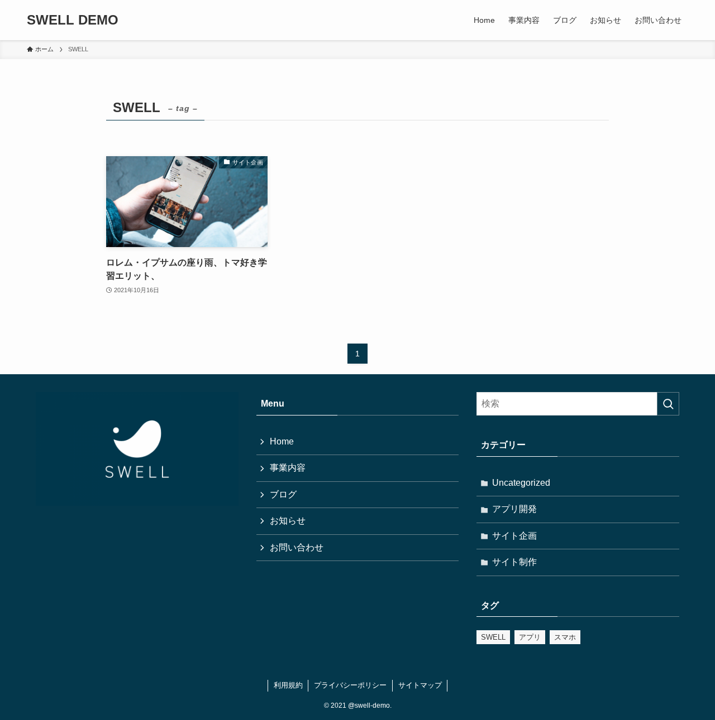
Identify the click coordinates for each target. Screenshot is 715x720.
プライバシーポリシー (350, 685)
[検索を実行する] (668, 403)
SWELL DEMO (72, 20)
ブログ (283, 494)
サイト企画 (514, 535)
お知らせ (288, 520)
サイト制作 (514, 562)
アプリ (530, 637)
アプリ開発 (514, 509)
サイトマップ (420, 685)
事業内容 (288, 467)
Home (282, 441)
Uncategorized (521, 482)
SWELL (493, 637)
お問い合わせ (296, 547)
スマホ (565, 637)
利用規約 (288, 685)
